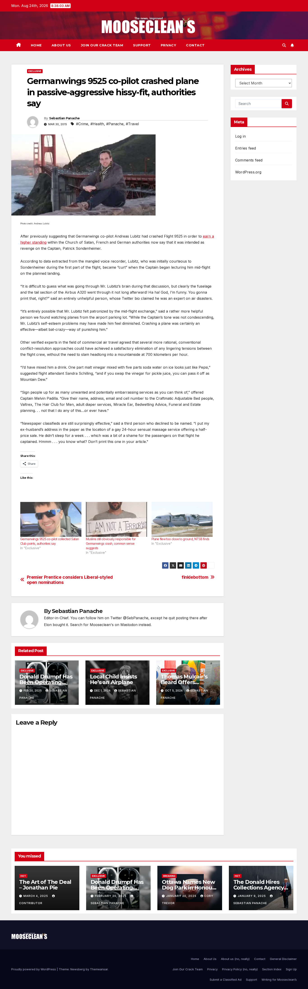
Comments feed (249, 160)
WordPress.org (248, 172)
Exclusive (34, 71)
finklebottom (195, 577)
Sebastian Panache (64, 118)
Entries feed (245, 148)
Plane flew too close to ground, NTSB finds (180, 539)
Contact (195, 45)
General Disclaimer (283, 959)
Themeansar (99, 969)
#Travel (132, 124)
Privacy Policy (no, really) (240, 969)
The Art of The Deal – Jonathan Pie (45, 885)
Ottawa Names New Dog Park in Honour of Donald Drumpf (188, 887)
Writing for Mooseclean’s (279, 979)
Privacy (168, 45)
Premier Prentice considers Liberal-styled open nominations (70, 580)
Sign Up (291, 969)
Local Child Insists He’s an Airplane (113, 679)
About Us (61, 45)
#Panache (115, 124)
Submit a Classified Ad (225, 979)
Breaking (169, 876)
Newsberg (77, 969)
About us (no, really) (235, 959)
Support (142, 45)
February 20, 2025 (111, 896)
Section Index (271, 969)
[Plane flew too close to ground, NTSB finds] (182, 519)
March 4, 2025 (36, 896)
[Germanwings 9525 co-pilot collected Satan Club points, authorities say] (50, 519)
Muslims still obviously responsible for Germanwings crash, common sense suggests (111, 543)
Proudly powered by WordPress (34, 969)
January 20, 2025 (181, 896)
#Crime (82, 124)
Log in (240, 136)
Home (36, 45)
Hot (23, 876)
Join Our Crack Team (102, 45)
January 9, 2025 (252, 896)
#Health (97, 124)
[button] (284, 45)
